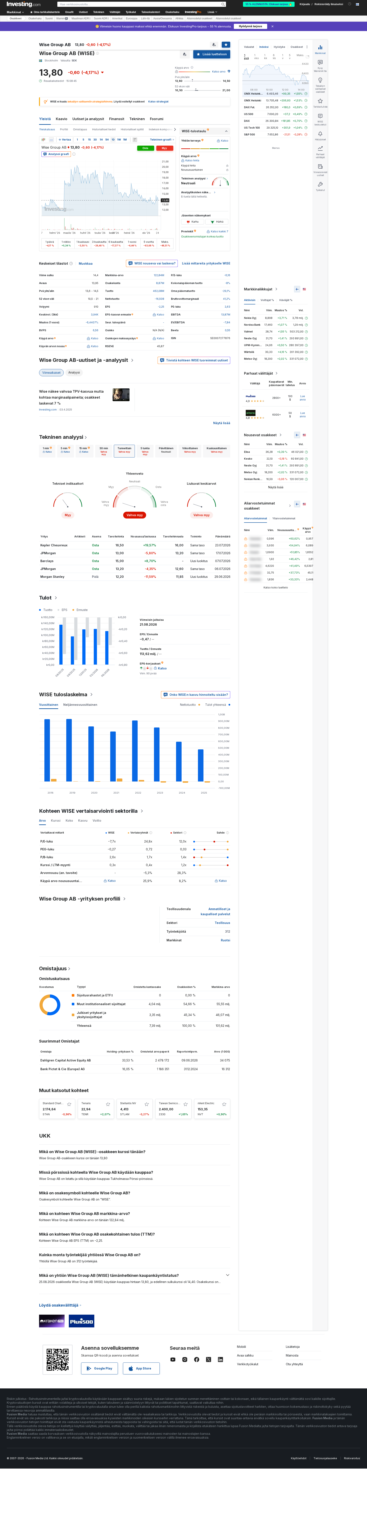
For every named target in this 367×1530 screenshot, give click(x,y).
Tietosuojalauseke (325, 1458)
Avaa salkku (245, 1355)
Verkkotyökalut (247, 1364)
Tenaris (86, 1103)
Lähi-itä (145, 18)
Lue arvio (303, 398)
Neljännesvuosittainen (80, 704)
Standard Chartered (55, 1103)
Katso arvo (219, 71)
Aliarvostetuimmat (255, 518)
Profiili (64, 129)
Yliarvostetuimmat (283, 518)
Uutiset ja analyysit (88, 119)
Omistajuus (80, 129)
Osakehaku (172, 12)
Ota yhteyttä (294, 1364)
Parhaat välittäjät (258, 373)
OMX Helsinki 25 (254, 93)
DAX (247, 120)
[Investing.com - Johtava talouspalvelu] (23, 4)
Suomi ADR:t (101, 18)
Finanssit (116, 119)
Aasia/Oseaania (162, 18)
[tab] (47, 451)
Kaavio (61, 119)
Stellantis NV (128, 1103)
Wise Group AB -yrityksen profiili (79, 899)
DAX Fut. (249, 107)
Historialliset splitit (132, 129)
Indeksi (263, 46)
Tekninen (137, 119)
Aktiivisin (249, 300)
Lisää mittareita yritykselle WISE (206, 263)
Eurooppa (131, 18)
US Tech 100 (252, 127)
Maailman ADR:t (81, 18)
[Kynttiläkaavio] (43, 139)
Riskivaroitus (352, 1458)
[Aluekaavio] (51, 139)
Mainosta (292, 1355)
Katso (112, 880)
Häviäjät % (285, 300)
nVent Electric (206, 1103)
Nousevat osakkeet (260, 435)
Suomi (49, 18)
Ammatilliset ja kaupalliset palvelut (215, 911)
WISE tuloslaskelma (63, 694)
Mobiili (241, 1346)
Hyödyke (279, 46)
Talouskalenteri (150, 12)
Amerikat (117, 18)
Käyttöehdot (298, 1458)
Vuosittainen (48, 704)
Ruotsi (225, 940)
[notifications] (349, 4)
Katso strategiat (158, 101)
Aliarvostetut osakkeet (199, 18)
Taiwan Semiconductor (173, 1103)
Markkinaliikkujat (258, 289)
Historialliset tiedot (104, 129)
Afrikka (179, 18)
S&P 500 (249, 134)
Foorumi (156, 119)
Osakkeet (15, 18)
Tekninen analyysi (61, 437)
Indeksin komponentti (162, 129)
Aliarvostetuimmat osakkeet (259, 505)
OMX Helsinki (252, 100)
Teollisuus (222, 923)
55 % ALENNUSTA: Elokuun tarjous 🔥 (269, 4)
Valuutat (249, 46)
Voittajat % (267, 300)
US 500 (248, 114)
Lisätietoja (293, 1346)
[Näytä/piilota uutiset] (135, 139)
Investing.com (48, 409)
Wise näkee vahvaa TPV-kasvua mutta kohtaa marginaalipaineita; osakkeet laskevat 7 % (71, 397)
